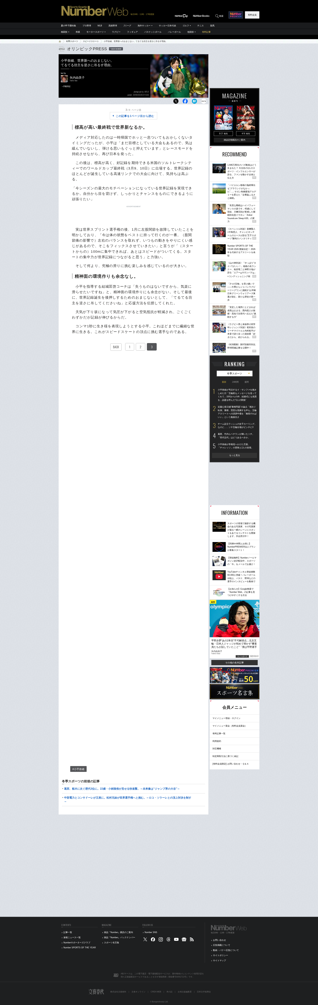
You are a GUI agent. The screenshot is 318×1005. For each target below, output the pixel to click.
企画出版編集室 (185, 992)
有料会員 (252, 15)
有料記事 (206, 32)
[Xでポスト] (176, 102)
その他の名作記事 (234, 662)
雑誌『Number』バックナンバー (119, 937)
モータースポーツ (95, 32)
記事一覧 (67, 932)
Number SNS (151, 932)
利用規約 (216, 741)
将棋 (78, 32)
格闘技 (64, 32)
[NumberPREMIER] (236, 15)
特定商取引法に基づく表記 (225, 756)
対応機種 (216, 748)
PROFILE (67, 86)
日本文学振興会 (204, 992)
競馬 (212, 25)
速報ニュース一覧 (72, 937)
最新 (224, 382)
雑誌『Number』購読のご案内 (118, 932)
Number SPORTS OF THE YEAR (79, 947)
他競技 (190, 32)
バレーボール (174, 32)
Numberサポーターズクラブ (76, 942)
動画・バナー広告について (226, 950)
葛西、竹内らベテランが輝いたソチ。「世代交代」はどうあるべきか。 (236, 436)
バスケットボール (152, 32)
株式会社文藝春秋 (118, 992)
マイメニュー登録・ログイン (226, 718)
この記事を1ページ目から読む (135, 116)
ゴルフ (186, 25)
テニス (200, 25)
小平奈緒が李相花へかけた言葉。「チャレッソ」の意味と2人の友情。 (235, 446)
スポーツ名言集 (111, 942)
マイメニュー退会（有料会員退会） (229, 726)
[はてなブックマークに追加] (194, 102)
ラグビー (116, 32)
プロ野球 (86, 25)
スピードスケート (91, 41)
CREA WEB (156, 992)
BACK (116, 347)
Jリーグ (127, 25)
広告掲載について (221, 945)
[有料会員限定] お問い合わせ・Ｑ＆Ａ (230, 764)
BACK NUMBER (116, 48)
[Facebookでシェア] (185, 102)
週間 (246, 382)
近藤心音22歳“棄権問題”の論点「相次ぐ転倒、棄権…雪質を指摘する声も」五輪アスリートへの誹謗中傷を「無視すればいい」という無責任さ (237, 412)
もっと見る (234, 455)
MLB (100, 25)
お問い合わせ (219, 940)
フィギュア (132, 32)
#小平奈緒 (78, 769)
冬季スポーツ (72, 41)
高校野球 (112, 25)
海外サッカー (144, 25)
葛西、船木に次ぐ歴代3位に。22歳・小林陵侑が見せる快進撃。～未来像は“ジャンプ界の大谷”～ (122, 788)
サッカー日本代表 (167, 25)
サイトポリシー (220, 955)
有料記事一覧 (218, 733)
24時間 (235, 382)
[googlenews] (184, 940)
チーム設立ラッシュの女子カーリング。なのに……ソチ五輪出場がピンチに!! (237, 426)
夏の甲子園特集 (68, 25)
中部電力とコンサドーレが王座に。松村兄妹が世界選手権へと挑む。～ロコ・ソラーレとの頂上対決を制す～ (127, 799)
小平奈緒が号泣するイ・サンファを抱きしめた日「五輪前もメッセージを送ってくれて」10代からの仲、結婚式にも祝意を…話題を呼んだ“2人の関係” (237, 395)
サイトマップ (219, 960)
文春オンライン (138, 992)
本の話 (169, 992)
